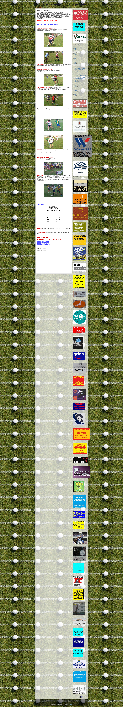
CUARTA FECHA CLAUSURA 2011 (80, 69)
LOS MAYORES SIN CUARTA (79, 72)
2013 (75, 62)
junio (75, 85)
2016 (75, 58)
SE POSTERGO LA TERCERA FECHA (80, 77)
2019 (75, 54)
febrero (76, 90)
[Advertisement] (74, 701)
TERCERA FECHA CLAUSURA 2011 (80, 74)
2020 (75, 53)
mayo (76, 86)
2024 (75, 48)
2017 (75, 57)
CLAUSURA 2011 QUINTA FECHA (80, 68)
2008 (75, 95)
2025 (75, 47)
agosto (76, 82)
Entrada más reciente (41, 275)
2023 (75, 49)
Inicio (55, 275)
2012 (75, 63)
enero (76, 91)
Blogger (71, 704)
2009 (75, 94)
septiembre (76, 81)
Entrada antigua (67, 275)
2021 (75, 52)
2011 (75, 64)
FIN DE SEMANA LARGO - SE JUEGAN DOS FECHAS (79, 71)
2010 (75, 93)
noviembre (76, 67)
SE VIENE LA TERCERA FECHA (79, 78)
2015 (75, 59)
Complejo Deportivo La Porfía (60, 5)
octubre (76, 80)
